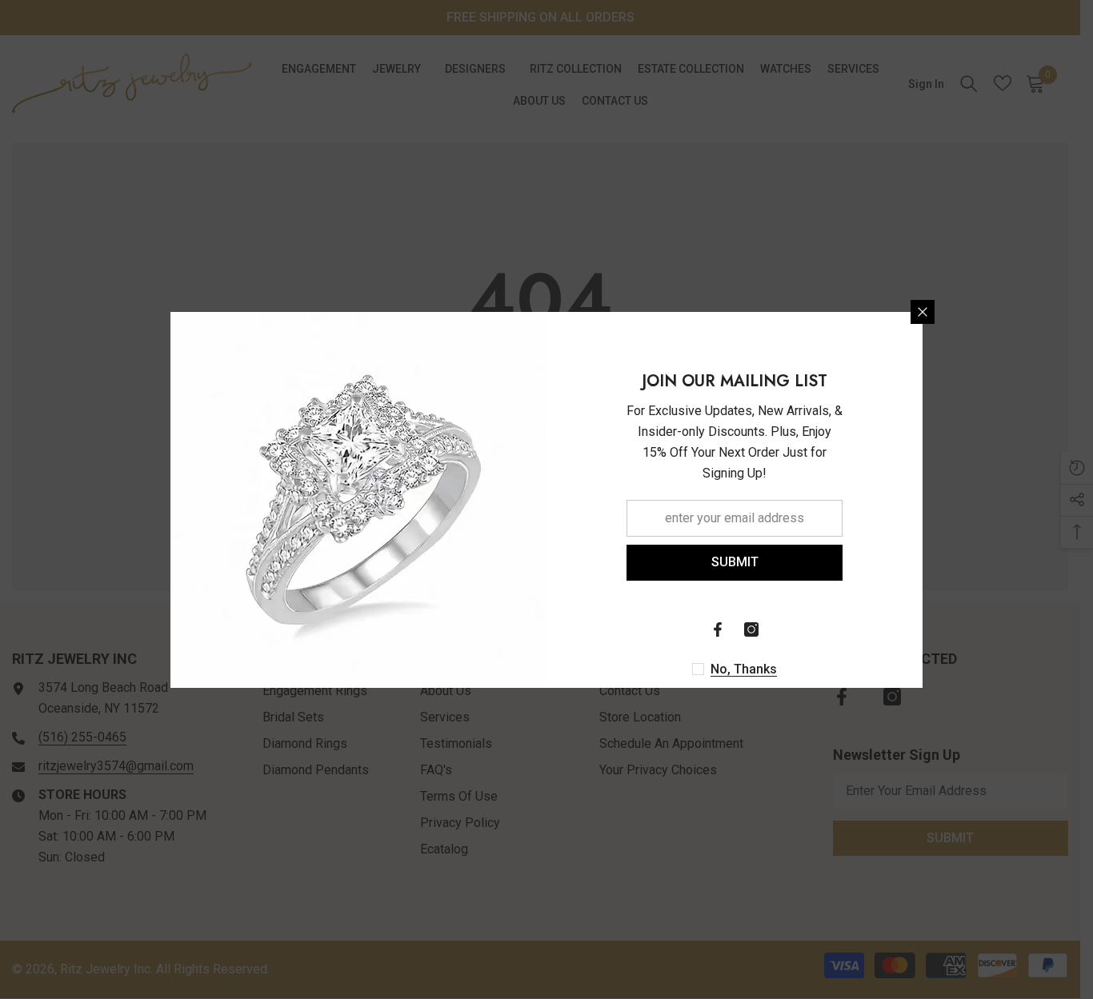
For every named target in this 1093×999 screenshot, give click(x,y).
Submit (735, 561)
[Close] (923, 312)
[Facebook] (718, 629)
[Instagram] (751, 629)
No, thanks (744, 669)
